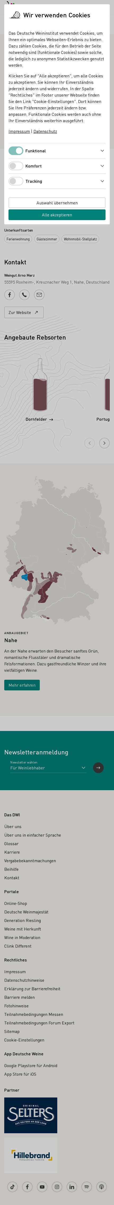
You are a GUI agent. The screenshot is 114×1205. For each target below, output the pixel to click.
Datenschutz (45, 131)
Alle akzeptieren (57, 214)
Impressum (19, 131)
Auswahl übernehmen (57, 202)
